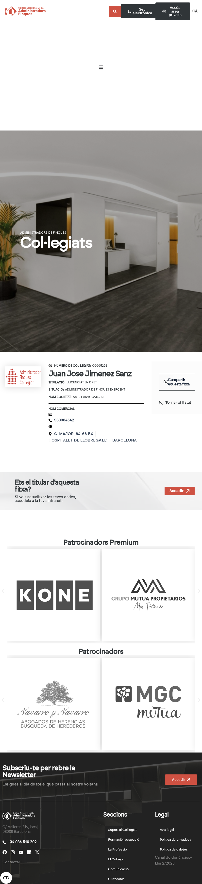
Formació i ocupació (123, 839)
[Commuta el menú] (101, 67)
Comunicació (118, 869)
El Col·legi (115, 859)
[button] (166, 382)
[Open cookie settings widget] (6, 878)
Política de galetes (174, 849)
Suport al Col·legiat (122, 830)
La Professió (117, 849)
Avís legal (167, 830)
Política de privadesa (175, 839)
